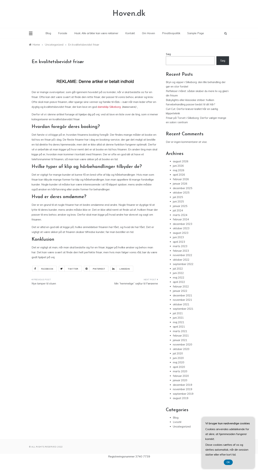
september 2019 (183, 393)
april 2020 (179, 367)
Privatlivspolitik (171, 33)
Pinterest (99, 269)
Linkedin (125, 269)
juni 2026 (178, 165)
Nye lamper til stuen (44, 283)
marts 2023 (180, 246)
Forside (62, 33)
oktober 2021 (181, 304)
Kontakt (130, 33)
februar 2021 (181, 335)
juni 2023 (178, 237)
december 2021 (182, 295)
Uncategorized (182, 426)
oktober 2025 (181, 192)
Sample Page (195, 33)
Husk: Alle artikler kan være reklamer (96, 33)
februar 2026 (181, 179)
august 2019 (180, 398)
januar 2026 (180, 183)
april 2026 (179, 174)
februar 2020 (181, 376)
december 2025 (182, 188)
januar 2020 (180, 380)
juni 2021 (178, 317)
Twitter (73, 269)
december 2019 (182, 384)
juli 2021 (178, 313)
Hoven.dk (129, 14)
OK (228, 462)
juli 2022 (178, 268)
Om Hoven (148, 33)
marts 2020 (180, 371)
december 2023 (182, 224)
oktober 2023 (181, 228)
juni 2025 (178, 201)
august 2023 (180, 233)
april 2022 (179, 282)
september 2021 (183, 308)
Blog (48, 33)
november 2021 (182, 299)
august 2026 (180, 161)
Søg (168, 54)
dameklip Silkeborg (109, 106)
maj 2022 (178, 277)
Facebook (47, 269)
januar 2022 (180, 291)
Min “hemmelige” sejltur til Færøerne (136, 283)
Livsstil (177, 422)
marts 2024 (180, 215)
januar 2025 (180, 206)
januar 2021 (180, 340)
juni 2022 (178, 273)
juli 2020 (178, 353)
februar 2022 (181, 286)
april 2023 (179, 241)
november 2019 (182, 389)
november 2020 (182, 344)
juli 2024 (178, 210)
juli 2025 (178, 197)
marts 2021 (180, 331)
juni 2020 (178, 358)
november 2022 (182, 255)
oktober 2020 (181, 349)
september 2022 (183, 264)
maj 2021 (178, 322)
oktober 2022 (181, 259)
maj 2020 (178, 362)
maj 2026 (178, 170)
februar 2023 (181, 250)
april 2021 (179, 326)
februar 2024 (181, 219)
